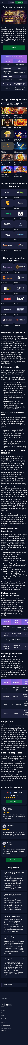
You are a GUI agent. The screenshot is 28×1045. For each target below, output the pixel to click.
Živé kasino (11, 104)
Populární (3, 103)
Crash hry (17, 104)
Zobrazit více (14, 859)
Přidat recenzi (14, 801)
